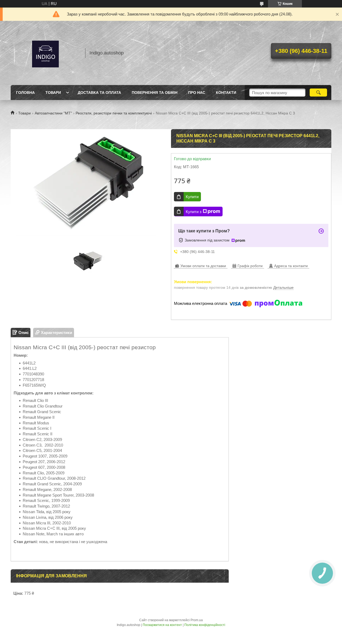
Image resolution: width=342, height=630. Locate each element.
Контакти (226, 92)
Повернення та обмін (154, 92)
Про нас (196, 92)
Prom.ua (197, 620)
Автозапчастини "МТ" (53, 113)
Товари (53, 92)
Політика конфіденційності (204, 625)
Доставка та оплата (99, 92)
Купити (192, 196)
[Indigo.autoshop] (45, 53)
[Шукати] (318, 93)
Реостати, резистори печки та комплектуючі (114, 113)
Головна (25, 92)
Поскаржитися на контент (162, 625)
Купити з (193, 211)
